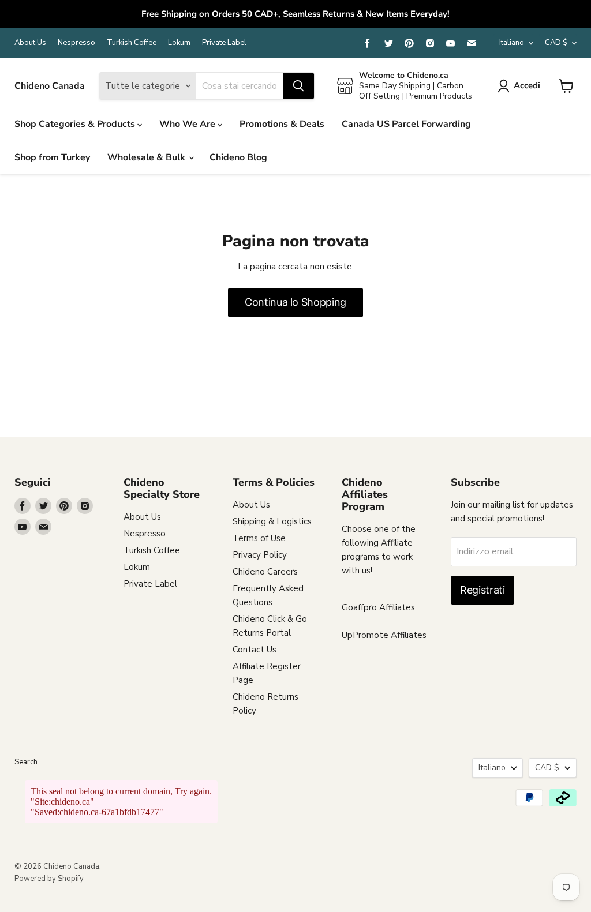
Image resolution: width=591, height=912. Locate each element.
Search (26, 762)
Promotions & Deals (282, 124)
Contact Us (254, 649)
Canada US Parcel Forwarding (406, 124)
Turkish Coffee (131, 43)
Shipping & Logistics (272, 521)
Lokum (179, 43)
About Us (30, 43)
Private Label (224, 43)
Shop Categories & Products (75, 124)
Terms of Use (259, 538)
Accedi (527, 85)
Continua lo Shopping (295, 302)
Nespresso (76, 43)
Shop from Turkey (52, 157)
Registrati (482, 590)
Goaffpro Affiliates (378, 607)
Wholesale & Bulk (147, 157)
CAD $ (556, 42)
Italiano (511, 42)
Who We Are (188, 124)
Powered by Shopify (49, 878)
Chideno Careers (265, 571)
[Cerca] (298, 86)
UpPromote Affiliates (384, 635)
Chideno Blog (238, 157)
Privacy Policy (260, 555)
